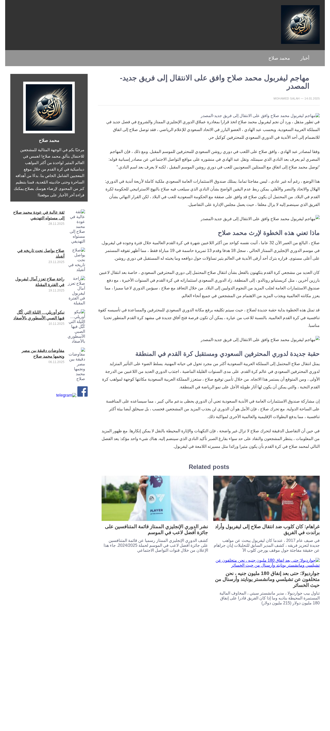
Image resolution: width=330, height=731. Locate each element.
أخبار (304, 58)
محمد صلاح (279, 58)
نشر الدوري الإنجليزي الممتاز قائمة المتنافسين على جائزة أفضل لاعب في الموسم (156, 529)
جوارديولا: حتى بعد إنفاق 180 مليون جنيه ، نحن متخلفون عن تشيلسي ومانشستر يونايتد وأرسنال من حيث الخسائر (267, 579)
